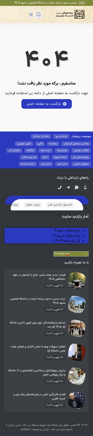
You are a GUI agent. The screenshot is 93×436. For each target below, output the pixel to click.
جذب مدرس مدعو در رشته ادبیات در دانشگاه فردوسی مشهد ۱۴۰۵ (51, 3)
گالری (40, 144)
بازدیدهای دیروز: (68, 235)
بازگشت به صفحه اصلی (44, 104)
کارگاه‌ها (30, 150)
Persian (60, 254)
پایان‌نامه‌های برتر (80, 157)
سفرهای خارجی (81, 164)
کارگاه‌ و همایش (81, 150)
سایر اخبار (62, 164)
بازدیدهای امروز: (68, 230)
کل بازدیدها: (71, 240)
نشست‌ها (45, 150)
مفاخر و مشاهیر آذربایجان (76, 144)
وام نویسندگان (29, 157)
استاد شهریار (60, 157)
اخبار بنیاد (46, 164)
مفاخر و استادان (41, 136)
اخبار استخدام (27, 164)
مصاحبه (53, 144)
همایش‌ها (62, 150)
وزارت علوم (33, 204)
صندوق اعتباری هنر (60, 204)
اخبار (45, 157)
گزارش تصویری (24, 144)
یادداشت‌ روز (61, 136)
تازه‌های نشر (14, 150)
